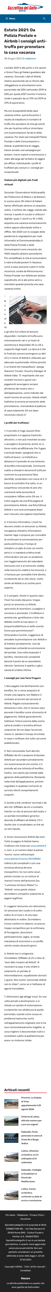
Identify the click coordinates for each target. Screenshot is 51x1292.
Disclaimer (25, 1219)
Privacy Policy (37, 1215)
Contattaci (25, 1270)
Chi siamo (10, 1215)
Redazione (22, 1215)
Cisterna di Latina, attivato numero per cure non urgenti (31, 1120)
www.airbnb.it (38, 845)
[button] (44, 18)
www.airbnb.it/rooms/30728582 (22, 858)
